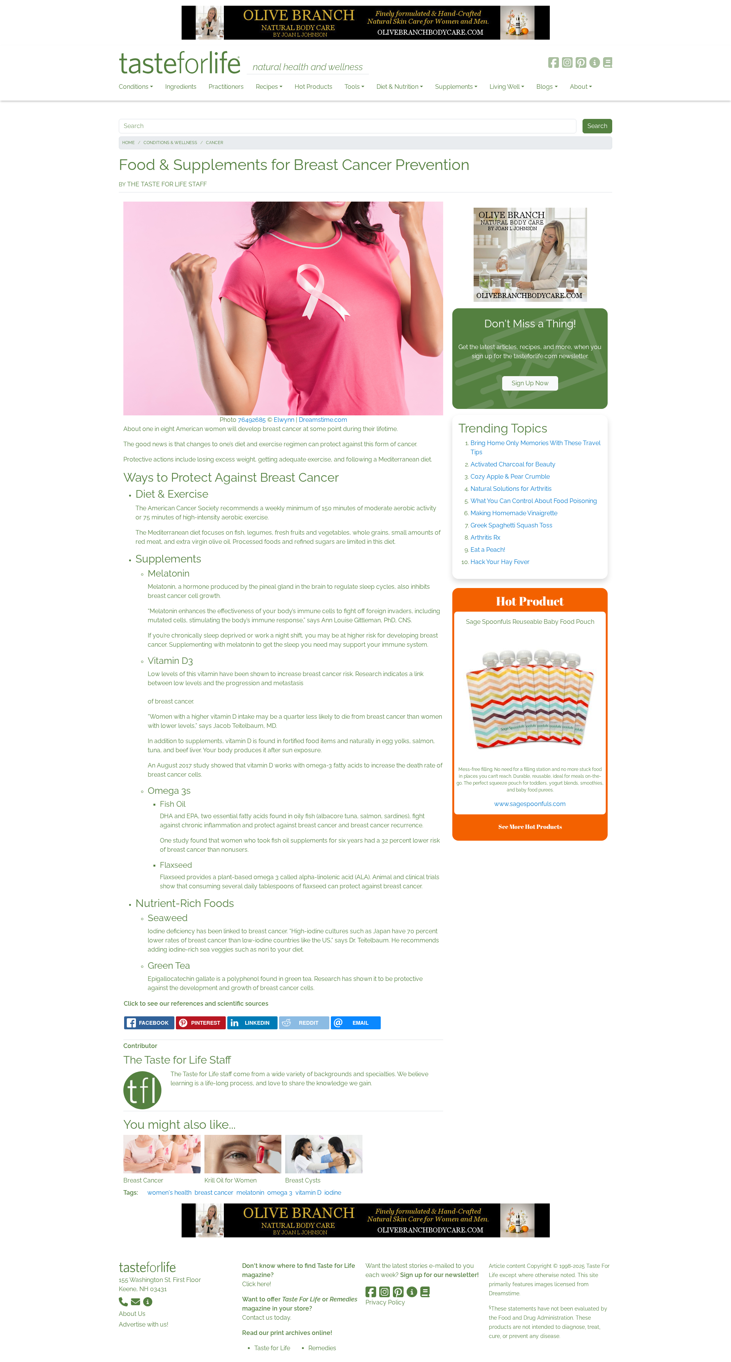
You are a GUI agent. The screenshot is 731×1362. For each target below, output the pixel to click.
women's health (169, 1192)
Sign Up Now (530, 383)
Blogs (544, 86)
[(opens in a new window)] (530, 699)
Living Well (505, 86)
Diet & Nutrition (397, 86)
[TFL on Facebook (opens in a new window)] (553, 62)
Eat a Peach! (488, 549)
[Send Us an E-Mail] (136, 1301)
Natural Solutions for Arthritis (511, 488)
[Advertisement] (530, 961)
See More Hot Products (530, 826)
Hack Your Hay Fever (500, 562)
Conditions (133, 86)
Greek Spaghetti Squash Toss (511, 525)
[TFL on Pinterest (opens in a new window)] (581, 62)
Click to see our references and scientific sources (196, 1003)
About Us (132, 1313)
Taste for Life (272, 1348)
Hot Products (313, 86)
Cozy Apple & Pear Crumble (510, 476)
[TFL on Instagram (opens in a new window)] (567, 62)
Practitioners (226, 86)
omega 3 (279, 1192)
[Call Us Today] (124, 1301)
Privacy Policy (385, 1302)
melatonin (250, 1192)
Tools (352, 86)
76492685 (252, 419)
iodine (332, 1192)
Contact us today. (266, 1317)
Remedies (322, 1348)
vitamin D (308, 1192)
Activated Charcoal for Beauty (513, 464)
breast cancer (214, 1192)
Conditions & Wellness (170, 142)
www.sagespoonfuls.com (530, 804)
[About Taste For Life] (594, 62)
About (578, 86)
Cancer (214, 142)
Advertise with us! (143, 1324)
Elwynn (284, 419)
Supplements (454, 86)
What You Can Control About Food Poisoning (534, 501)
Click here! (256, 1284)
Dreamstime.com (323, 419)
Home (128, 142)
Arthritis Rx (485, 537)
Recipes (267, 86)
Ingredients (180, 86)
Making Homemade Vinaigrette (514, 513)
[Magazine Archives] (608, 62)
